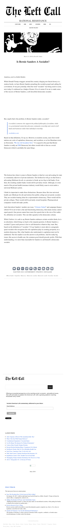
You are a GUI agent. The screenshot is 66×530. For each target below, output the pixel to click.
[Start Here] (18, 24)
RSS (50, 24)
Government (30, 272)
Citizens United (40, 207)
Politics (39, 272)
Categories (37, 24)
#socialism (50, 275)
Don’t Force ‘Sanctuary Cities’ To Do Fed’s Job (19, 451)
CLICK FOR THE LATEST (33, 28)
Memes (30, 524)
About (30, 24)
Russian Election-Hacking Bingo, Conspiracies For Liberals (22, 447)
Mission (17, 524)
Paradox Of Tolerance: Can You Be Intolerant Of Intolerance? (22, 510)
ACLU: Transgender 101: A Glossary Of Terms (19, 459)
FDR (19, 145)
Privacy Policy (6, 526)
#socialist (56, 275)
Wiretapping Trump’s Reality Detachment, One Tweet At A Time (23, 457)
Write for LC (44, 524)
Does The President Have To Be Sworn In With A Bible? (21, 494)
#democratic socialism (32, 275)
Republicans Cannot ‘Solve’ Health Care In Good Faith (21, 455)
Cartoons (26, 524)
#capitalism (17, 275)
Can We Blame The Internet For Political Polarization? (20, 443)
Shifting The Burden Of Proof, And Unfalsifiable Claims (21, 500)
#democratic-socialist (42, 275)
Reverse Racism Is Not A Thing (15, 505)
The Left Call (35, 521)
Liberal (21, 524)
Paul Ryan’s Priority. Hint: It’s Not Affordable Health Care (21, 449)
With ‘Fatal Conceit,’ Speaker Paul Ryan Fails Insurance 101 (22, 453)
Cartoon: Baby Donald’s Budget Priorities (17, 445)
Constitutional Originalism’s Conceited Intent (18, 441)
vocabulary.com (14, 133)
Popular (54, 524)
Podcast (34, 524)
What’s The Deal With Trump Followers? (17, 439)
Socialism (48, 272)
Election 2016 (18, 272)
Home (25, 24)
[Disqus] (33, 306)
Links (11, 526)
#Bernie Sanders (10, 275)
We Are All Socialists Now (23, 143)
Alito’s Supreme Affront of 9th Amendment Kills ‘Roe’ (21, 437)
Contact (38, 524)
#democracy (23, 275)
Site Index (18, 526)
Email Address (11, 406)
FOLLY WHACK (10, 487)
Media (45, 24)
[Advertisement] (33, 69)
